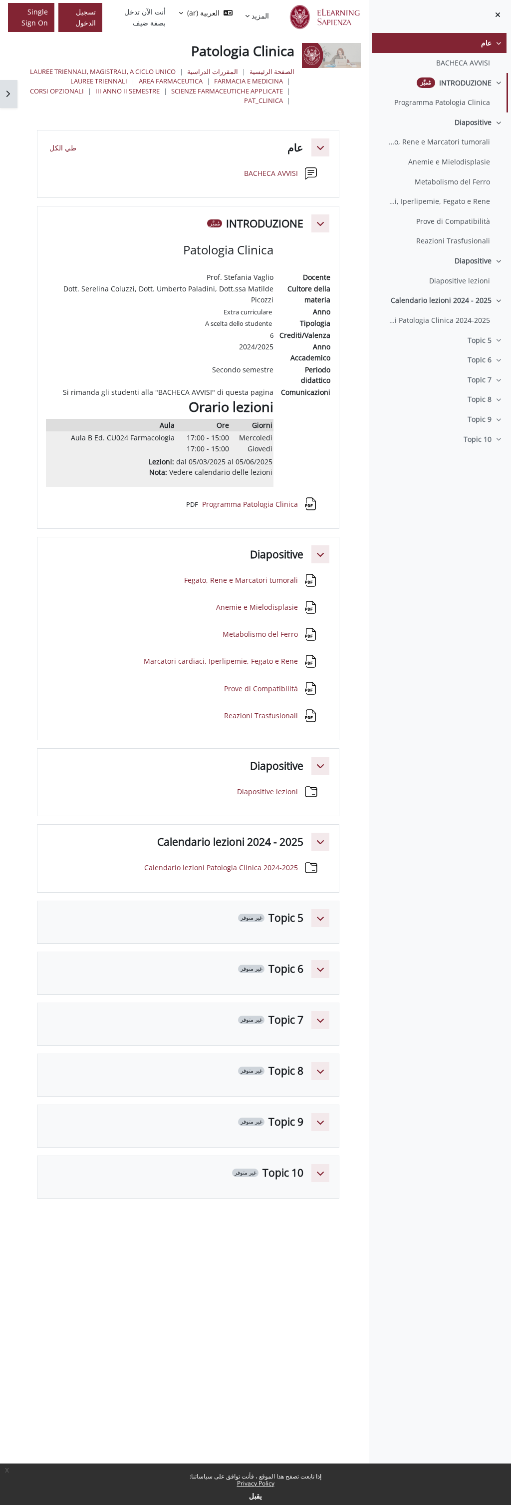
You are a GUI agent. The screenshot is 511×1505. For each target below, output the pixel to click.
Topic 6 (480, 359)
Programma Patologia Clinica (442, 102)
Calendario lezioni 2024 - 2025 (441, 300)
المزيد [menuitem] (260, 15)
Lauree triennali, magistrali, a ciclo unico (103, 71)
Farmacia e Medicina (248, 80)
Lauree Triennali (98, 80)
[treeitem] (440, 52)
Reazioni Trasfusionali (453, 240)
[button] (320, 147)
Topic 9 (480, 419)
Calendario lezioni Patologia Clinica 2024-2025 (438, 320)
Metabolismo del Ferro (452, 181)
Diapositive (473, 122)
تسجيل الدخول (85, 17)
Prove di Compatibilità (453, 221)
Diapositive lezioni (459, 280)
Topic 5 (480, 340)
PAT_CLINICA (263, 100)
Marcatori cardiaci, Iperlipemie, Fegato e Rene (438, 201)
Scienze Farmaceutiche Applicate (227, 90)
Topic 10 (478, 439)
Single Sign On (34, 17)
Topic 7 (480, 379)
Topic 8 (480, 399)
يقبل (255, 1496)
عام (486, 42)
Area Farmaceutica (171, 80)
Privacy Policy (255, 1483)
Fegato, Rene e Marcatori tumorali (438, 141)
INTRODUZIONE (465, 82)
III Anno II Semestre (127, 90)
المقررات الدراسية (212, 71)
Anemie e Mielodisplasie (449, 161)
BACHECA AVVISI (463, 62)
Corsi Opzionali (57, 90)
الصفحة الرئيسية (272, 71)
